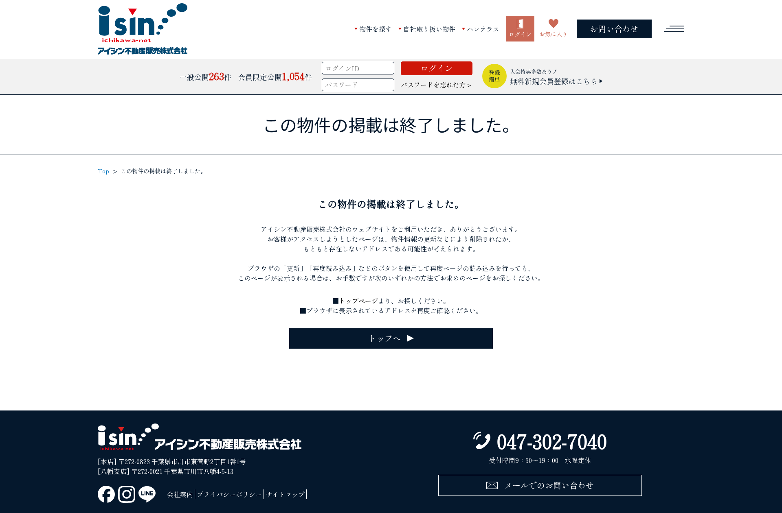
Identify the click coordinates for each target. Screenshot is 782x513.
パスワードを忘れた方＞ (436, 85)
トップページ (358, 301)
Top (103, 171)
